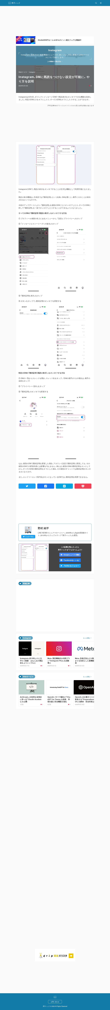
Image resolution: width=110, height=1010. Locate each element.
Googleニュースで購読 (71, 555)
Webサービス (23, 72)
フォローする (29, 537)
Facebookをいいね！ (71, 560)
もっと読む (86, 638)
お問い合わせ (55, 1002)
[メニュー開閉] (101, 3)
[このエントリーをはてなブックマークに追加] (64, 486)
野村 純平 (43, 528)
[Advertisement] (55, 21)
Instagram (32, 72)
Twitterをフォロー (71, 565)
